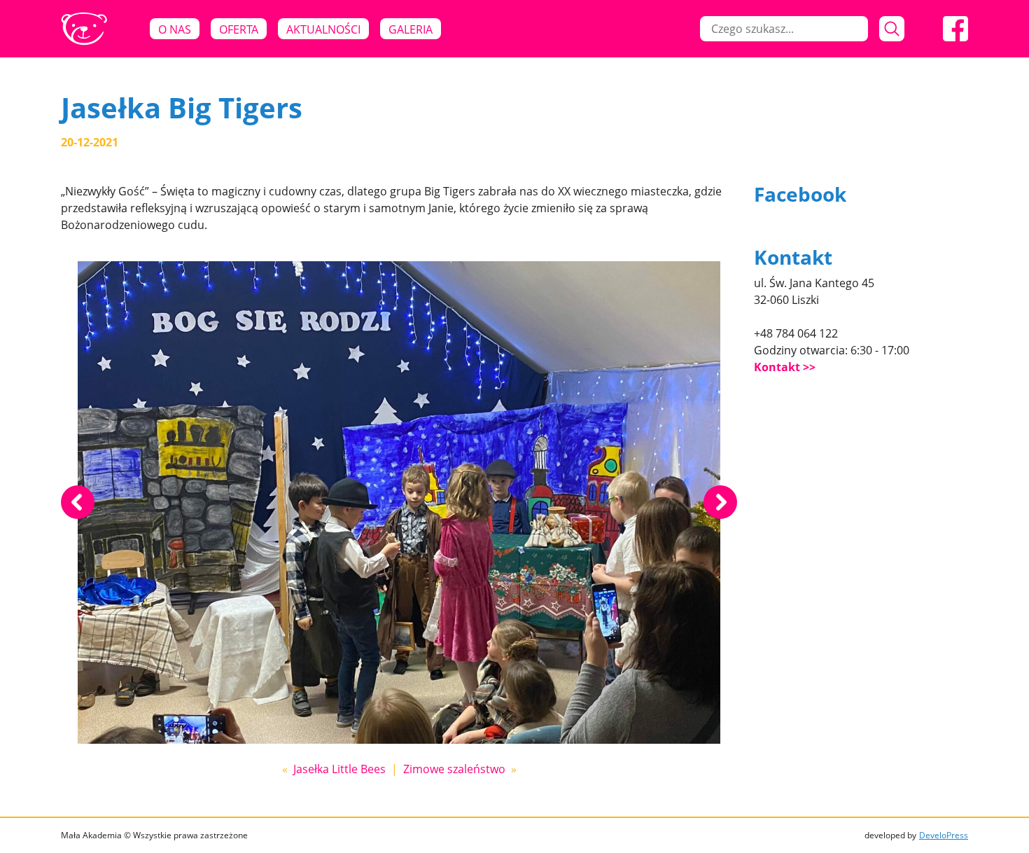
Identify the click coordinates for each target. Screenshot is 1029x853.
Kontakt (777, 367)
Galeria (410, 29)
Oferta (238, 29)
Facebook (800, 194)
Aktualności (323, 29)
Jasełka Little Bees (339, 769)
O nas (174, 29)
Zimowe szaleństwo (454, 769)
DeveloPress (943, 835)
